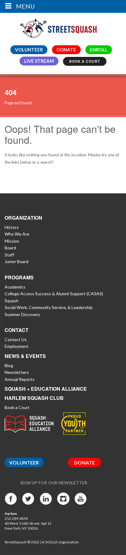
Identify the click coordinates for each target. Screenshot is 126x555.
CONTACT (16, 329)
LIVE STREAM (39, 61)
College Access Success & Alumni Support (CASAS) (54, 293)
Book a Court (84, 61)
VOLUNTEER (29, 49)
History (12, 227)
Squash (12, 300)
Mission (12, 241)
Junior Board (16, 261)
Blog (9, 365)
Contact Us (16, 339)
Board (10, 247)
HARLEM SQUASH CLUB (34, 397)
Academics (15, 286)
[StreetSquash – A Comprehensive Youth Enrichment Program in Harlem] (58, 27)
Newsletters (17, 372)
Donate (66, 49)
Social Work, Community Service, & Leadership (49, 307)
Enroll (98, 49)
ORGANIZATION (23, 217)
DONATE (84, 462)
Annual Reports (20, 379)
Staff (9, 254)
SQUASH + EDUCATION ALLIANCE (46, 388)
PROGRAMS (19, 277)
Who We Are (17, 234)
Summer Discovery (22, 314)
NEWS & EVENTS (25, 355)
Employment (16, 346)
